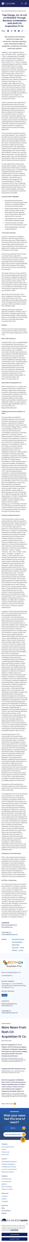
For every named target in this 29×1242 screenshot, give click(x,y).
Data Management (17, 942)
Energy (22, 947)
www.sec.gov (6, 504)
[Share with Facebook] (15, 31)
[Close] (26, 1224)
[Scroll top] (23, 1140)
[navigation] (25, 3)
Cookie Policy (14, 1230)
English (4, 995)
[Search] (22, 3)
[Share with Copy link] (22, 31)
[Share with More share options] (25, 31)
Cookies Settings (14, 1234)
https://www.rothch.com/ (9, 407)
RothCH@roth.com (7, 927)
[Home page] (8, 3)
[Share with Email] (18, 31)
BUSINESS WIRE (11, 54)
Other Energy (15, 945)
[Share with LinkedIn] (8, 31)
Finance (21, 950)
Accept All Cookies (14, 1239)
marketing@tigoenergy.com (10, 934)
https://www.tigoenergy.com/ (10, 379)
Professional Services (18, 939)
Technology (15, 947)
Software (14, 950)
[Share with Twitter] (11, 31)
